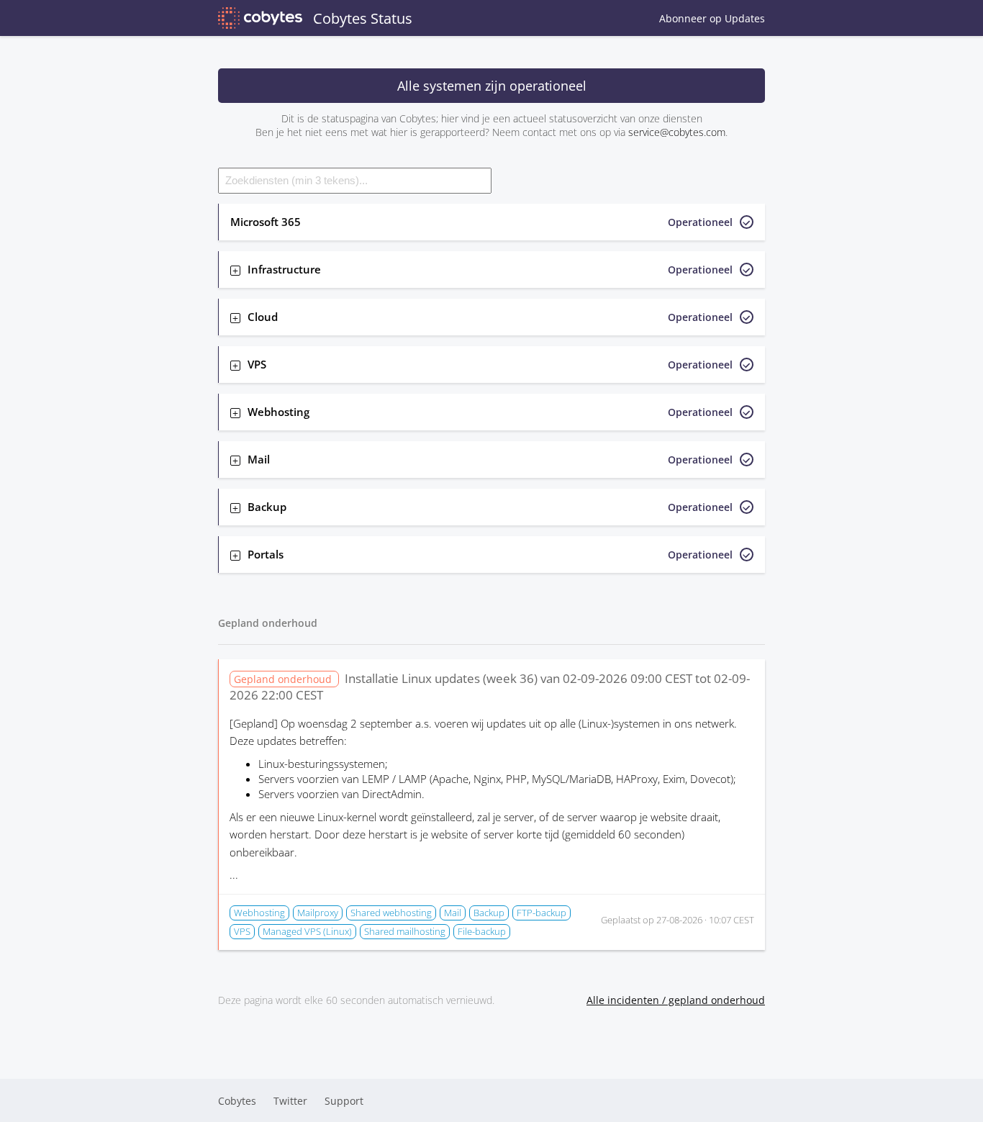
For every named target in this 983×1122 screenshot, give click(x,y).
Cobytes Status (362, 18)
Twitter (290, 1101)
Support (344, 1101)
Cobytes (237, 1101)
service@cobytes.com (676, 132)
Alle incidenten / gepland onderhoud (675, 1000)
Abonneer (712, 18)
